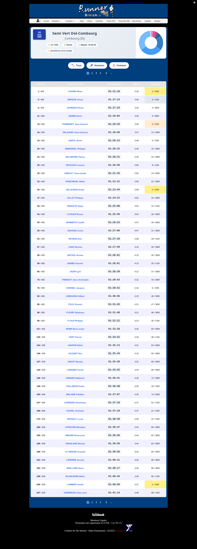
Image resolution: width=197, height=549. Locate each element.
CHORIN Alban (75, 91)
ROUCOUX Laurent (75, 165)
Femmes (121, 65)
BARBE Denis (75, 116)
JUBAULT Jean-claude (75, 173)
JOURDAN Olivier (75, 108)
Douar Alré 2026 (124, 21)
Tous (78, 65)
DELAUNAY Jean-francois (75, 132)
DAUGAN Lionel (75, 230)
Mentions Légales (98, 520)
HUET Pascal (75, 337)
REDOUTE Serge (75, 206)
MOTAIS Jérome (75, 255)
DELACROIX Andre (75, 190)
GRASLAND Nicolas (75, 443)
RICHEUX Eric (75, 239)
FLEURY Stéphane (75, 312)
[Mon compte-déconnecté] (38, 21)
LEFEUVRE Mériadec (75, 427)
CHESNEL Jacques (75, 288)
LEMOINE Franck (75, 370)
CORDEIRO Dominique (75, 402)
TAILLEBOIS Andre (75, 386)
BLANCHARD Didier (75, 476)
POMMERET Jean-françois (75, 124)
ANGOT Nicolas (75, 361)
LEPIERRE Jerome (75, 460)
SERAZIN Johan (75, 99)
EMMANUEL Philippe (75, 149)
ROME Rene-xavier (75, 329)
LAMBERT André (75, 484)
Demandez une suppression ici (89, 523)
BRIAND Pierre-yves (75, 435)
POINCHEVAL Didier (75, 181)
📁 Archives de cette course (60, 51)
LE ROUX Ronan (75, 214)
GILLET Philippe (75, 198)
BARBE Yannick (75, 263)
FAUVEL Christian (75, 411)
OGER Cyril (75, 271)
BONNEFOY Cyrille (75, 222)
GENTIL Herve (75, 140)
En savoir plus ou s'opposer (134, 2)
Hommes (99, 65)
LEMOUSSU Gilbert (75, 296)
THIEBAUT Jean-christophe (75, 280)
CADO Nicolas (75, 247)
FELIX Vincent (75, 304)
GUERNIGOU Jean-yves (75, 493)
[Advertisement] (184, 70)
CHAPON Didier (75, 345)
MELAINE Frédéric (75, 394)
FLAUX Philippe (75, 321)
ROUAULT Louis (75, 419)
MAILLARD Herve (75, 468)
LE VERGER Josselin (75, 452)
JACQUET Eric (75, 353)
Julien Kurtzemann (96, 530)
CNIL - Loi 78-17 (112, 523)
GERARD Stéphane (75, 378)
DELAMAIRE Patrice (75, 157)
